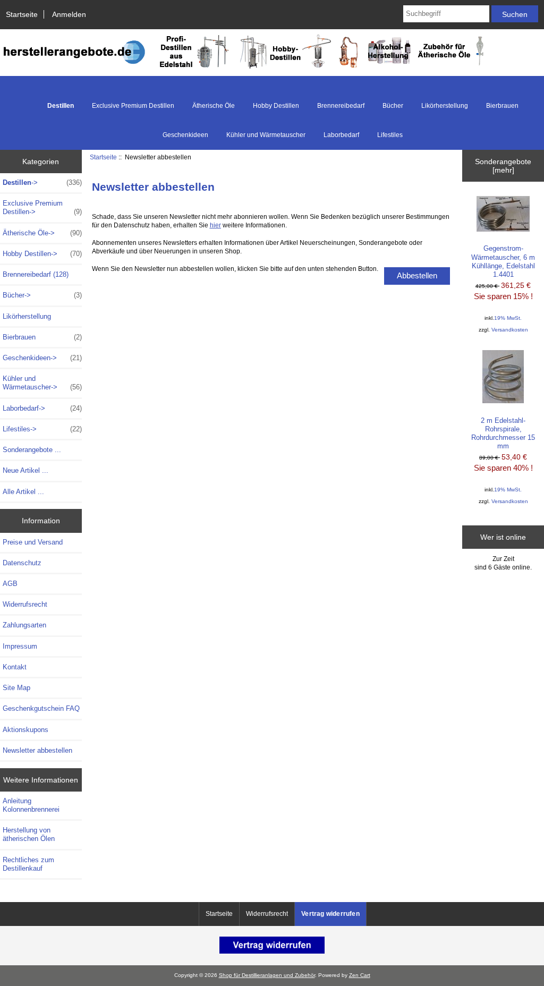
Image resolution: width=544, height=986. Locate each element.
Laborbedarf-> (42, 408)
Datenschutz (22, 563)
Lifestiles (390, 135)
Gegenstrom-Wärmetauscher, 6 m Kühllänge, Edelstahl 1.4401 (503, 261)
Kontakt (15, 667)
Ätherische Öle (213, 105)
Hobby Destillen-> (42, 254)
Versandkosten (509, 330)
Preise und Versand (33, 542)
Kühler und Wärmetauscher (265, 135)
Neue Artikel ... (25, 470)
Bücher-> (42, 295)
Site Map (16, 688)
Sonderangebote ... (32, 450)
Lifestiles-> (42, 429)
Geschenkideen (185, 135)
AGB (10, 584)
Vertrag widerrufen (330, 913)
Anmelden (69, 14)
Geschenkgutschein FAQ (41, 708)
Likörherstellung (444, 105)
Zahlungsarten (24, 625)
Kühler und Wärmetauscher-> (42, 383)
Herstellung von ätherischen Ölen (29, 834)
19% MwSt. (508, 318)
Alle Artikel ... (23, 492)
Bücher (392, 105)
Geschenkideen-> (42, 358)
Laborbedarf (341, 135)
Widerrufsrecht (25, 604)
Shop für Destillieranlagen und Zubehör (267, 975)
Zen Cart (359, 975)
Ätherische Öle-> (42, 233)
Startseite (22, 14)
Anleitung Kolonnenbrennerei (31, 805)
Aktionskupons (25, 730)
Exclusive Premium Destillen (133, 105)
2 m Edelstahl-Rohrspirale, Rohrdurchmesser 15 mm (503, 433)
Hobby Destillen (276, 105)
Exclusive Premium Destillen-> (42, 207)
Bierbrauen (502, 105)
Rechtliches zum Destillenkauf (28, 864)
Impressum (20, 646)
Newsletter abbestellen (37, 750)
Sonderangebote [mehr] (503, 165)
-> (42, 182)
